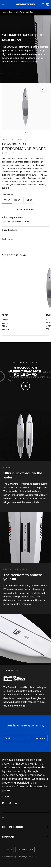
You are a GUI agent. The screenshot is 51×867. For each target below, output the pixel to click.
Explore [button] (5, 796)
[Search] (43, 4)
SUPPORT (9, 836)
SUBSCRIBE (40, 738)
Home (4, 12)
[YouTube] (18, 803)
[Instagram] (12, 803)
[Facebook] (5, 803)
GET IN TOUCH (12, 826)
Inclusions (7, 239)
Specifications (9, 230)
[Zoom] (43, 89)
